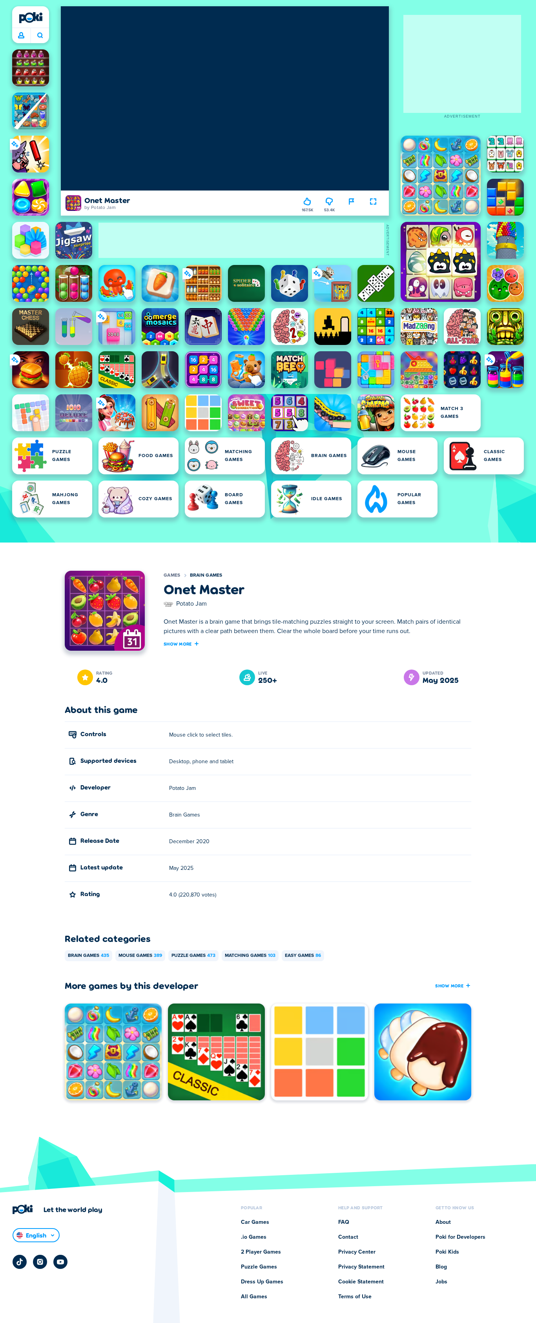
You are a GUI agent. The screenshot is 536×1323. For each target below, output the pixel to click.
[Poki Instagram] (40, 1262)
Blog (441, 1267)
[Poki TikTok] (20, 1262)
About (443, 1222)
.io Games (253, 1237)
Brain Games (206, 575)
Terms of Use (355, 1296)
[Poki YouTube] (60, 1262)
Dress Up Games (262, 1282)
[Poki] (30, 17)
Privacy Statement (361, 1267)
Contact (348, 1237)
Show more (178, 643)
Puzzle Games (193, 955)
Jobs (441, 1282)
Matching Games (250, 955)
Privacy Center (357, 1252)
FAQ (343, 1222)
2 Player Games (261, 1252)
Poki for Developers (460, 1237)
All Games (254, 1296)
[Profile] (21, 35)
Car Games (255, 1222)
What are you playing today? (40, 35)
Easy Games (303, 955)
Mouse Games (140, 955)
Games (172, 575)
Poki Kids (447, 1252)
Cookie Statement (361, 1282)
